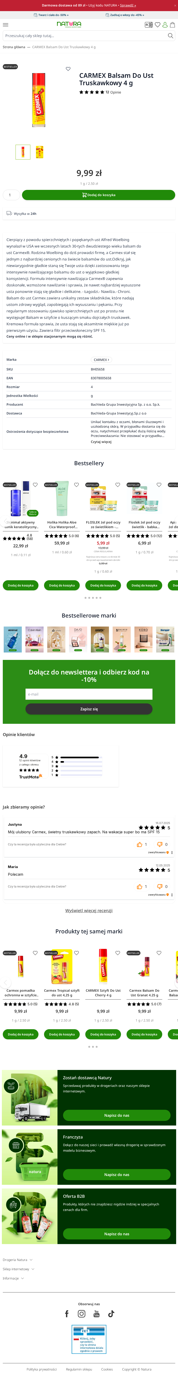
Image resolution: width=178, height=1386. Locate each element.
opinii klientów (30, 762)
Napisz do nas (116, 1115)
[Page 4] (97, 598)
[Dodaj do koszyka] (20, 585)
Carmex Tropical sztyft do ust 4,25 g (62, 992)
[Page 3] (93, 598)
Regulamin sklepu (79, 1369)
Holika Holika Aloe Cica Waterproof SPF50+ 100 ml (61, 524)
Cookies (107, 1369)
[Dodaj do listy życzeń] (35, 485)
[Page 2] (89, 598)
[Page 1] (85, 598)
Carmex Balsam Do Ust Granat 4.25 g (144, 992)
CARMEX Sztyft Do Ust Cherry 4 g (103, 992)
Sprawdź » (128, 5)
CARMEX (100, 359)
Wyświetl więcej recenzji (89, 910)
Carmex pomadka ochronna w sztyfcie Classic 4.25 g (21, 992)
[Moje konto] (165, 25)
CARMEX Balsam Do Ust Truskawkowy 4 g (64, 47)
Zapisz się (89, 709)
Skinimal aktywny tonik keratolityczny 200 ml (21, 524)
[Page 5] (100, 598)
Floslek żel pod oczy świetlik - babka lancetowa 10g (144, 524)
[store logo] (69, 25)
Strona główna (14, 47)
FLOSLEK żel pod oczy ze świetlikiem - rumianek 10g (103, 524)
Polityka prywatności (42, 1369)
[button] (142, 844)
